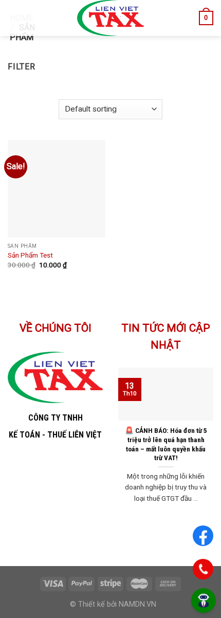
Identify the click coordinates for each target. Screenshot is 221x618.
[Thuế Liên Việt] (111, 18)
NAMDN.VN (137, 604)
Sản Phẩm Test (30, 255)
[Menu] (14, 17)
